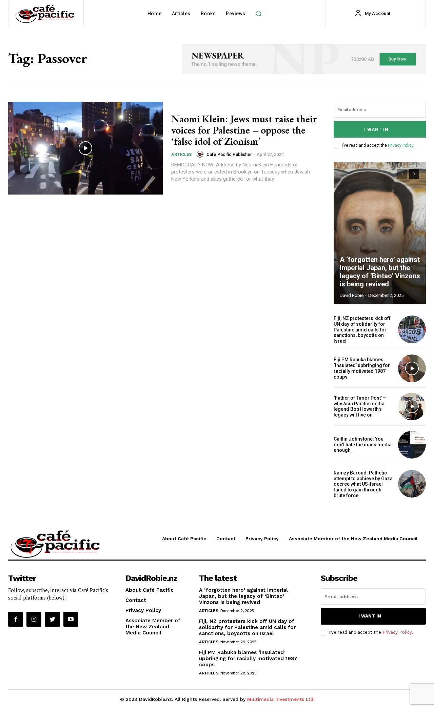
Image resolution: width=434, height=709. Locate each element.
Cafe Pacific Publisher (229, 154)
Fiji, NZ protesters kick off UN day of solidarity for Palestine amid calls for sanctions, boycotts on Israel (362, 330)
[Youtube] (70, 619)
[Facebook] (15, 619)
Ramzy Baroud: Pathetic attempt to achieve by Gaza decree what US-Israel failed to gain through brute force (363, 484)
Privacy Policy (400, 145)
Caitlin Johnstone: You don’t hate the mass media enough (363, 444)
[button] (258, 13)
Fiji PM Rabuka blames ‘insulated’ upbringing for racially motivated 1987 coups (362, 368)
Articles (181, 154)
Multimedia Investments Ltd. (280, 699)
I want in (376, 129)
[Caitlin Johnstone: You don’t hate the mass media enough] (412, 445)
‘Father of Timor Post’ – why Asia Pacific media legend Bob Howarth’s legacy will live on (360, 406)
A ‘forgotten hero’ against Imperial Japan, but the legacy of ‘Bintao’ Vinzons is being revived (380, 272)
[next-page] (414, 174)
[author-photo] (201, 154)
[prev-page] (402, 174)
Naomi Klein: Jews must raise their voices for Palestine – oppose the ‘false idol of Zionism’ (244, 130)
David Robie (351, 295)
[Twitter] (52, 619)
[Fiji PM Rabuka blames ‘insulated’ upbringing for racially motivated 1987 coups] (412, 368)
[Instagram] (33, 619)
